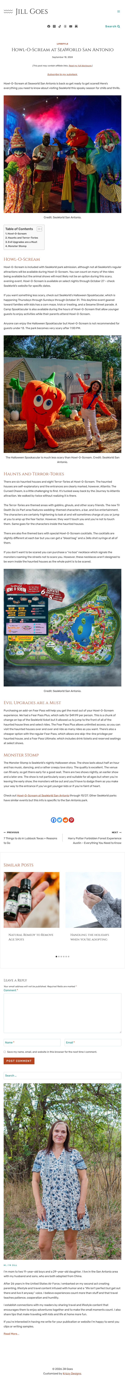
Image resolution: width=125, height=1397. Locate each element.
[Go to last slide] (9, 913)
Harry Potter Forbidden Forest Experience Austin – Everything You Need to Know (94, 838)
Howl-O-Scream (17, 233)
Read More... (11, 1333)
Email (70, 1042)
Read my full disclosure (80, 65)
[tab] (56, 956)
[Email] (70, 26)
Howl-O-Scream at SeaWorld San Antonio (43, 795)
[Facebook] (49, 26)
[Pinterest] (71, 820)
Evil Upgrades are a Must (22, 242)
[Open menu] (118, 11)
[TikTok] (59, 26)
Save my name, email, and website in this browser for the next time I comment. (52, 1051)
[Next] (116, 913)
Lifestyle (62, 44)
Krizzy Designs (72, 1373)
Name (9, 1042)
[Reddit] (65, 820)
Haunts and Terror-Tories (23, 237)
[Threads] (65, 26)
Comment (11, 990)
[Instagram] (54, 26)
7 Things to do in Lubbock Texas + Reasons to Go (30, 838)
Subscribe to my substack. (62, 74)
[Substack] (76, 26)
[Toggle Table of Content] (37, 229)
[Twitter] (59, 820)
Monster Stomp (17, 246)
